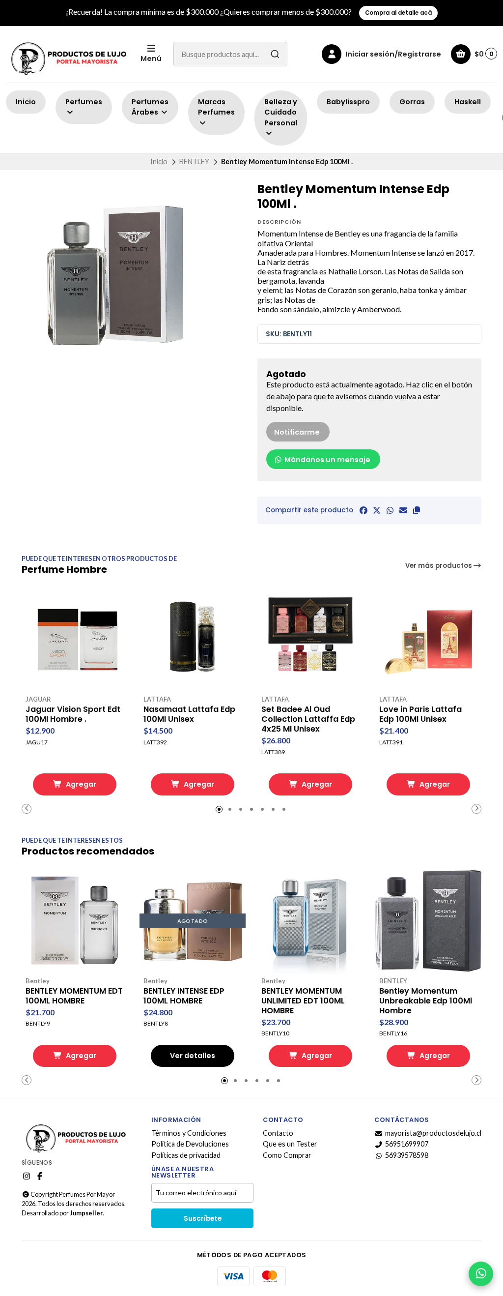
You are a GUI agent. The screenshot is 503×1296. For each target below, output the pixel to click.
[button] (416, 510)
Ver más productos (439, 565)
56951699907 (406, 1144)
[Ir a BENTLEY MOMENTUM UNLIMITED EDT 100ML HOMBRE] (310, 921)
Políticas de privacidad (186, 1155)
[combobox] (230, 54)
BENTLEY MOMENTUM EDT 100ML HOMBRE (74, 996)
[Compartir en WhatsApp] (390, 510)
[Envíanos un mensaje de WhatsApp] (481, 1274)
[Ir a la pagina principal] (67, 54)
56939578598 (406, 1155)
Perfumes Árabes (150, 107)
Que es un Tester (290, 1144)
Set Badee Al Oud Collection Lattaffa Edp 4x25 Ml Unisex (308, 719)
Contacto (278, 1133)
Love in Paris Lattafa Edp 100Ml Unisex (420, 714)
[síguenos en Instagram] (26, 1176)
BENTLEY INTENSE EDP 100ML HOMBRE (183, 996)
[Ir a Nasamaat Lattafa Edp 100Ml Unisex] (193, 639)
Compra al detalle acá (398, 13)
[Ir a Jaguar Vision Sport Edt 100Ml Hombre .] (75, 639)
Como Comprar (287, 1155)
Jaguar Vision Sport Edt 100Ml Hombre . (73, 714)
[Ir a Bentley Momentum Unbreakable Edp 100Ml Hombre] (428, 921)
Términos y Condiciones (188, 1133)
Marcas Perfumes (216, 107)
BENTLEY (194, 161)
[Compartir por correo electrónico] (403, 510)
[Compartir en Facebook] (363, 510)
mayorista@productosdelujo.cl (433, 1133)
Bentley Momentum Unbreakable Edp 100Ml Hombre (425, 1001)
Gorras (412, 102)
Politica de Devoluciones (190, 1144)
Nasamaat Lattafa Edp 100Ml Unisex (189, 714)
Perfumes (83, 102)
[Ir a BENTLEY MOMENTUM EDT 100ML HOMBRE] (75, 921)
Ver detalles (192, 1055)
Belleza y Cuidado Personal (280, 112)
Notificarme (297, 432)
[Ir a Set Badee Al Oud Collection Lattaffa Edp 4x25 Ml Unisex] (310, 639)
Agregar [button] (80, 784)
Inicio (26, 102)
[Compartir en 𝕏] (377, 510)
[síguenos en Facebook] (40, 1176)
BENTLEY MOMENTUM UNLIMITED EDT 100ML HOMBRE (303, 1001)
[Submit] (275, 54)
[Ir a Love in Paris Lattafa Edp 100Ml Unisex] (428, 639)
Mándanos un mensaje (326, 460)
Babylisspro (348, 102)
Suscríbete (203, 1218)
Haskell (467, 102)
